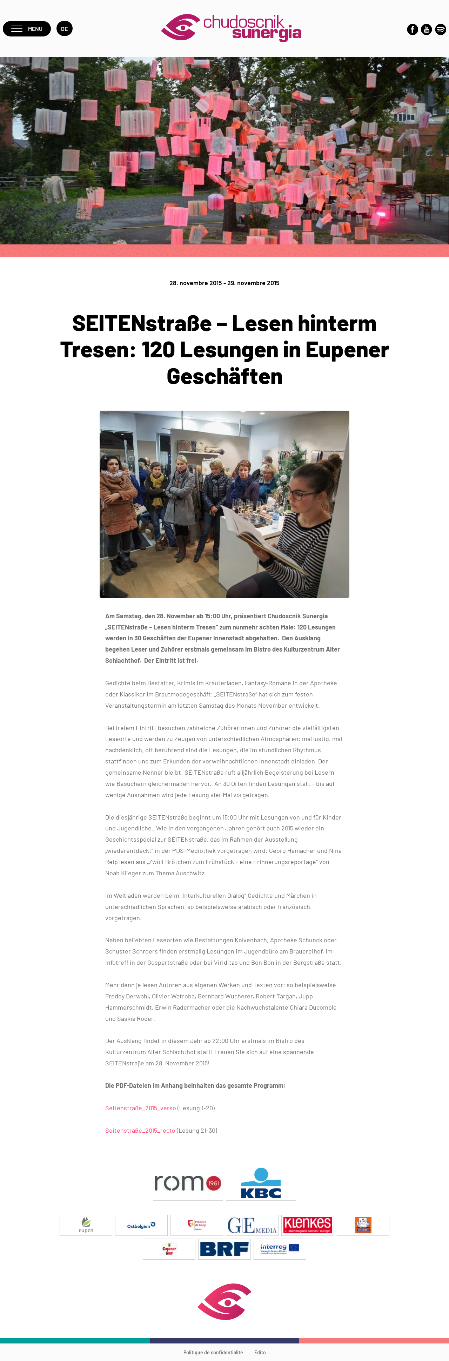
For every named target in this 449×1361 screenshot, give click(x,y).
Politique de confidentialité (213, 1352)
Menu (35, 28)
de (64, 28)
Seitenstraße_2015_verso (140, 1108)
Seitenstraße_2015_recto (140, 1130)
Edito (260, 1352)
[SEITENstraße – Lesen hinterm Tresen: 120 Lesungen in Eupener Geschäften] (224, 595)
